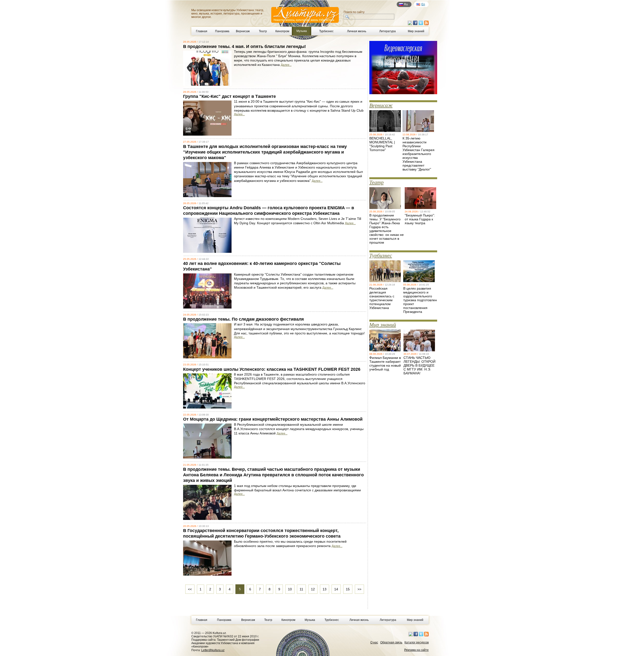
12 (313, 589)
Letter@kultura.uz (213, 650)
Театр (263, 31)
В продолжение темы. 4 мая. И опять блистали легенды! (244, 46)
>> (359, 589)
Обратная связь (391, 642)
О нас (374, 642)
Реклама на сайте (416, 650)
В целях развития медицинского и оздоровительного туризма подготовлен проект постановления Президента (420, 300)
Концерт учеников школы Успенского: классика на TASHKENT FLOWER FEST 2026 (271, 369)
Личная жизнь (356, 31)
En (423, 4)
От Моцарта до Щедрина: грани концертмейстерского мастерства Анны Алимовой (273, 419)
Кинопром (282, 31)
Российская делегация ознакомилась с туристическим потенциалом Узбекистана (381, 298)
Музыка (310, 620)
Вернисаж (243, 31)
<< (190, 589)
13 (324, 589)
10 (290, 589)
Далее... (286, 65)
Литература (387, 31)
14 (336, 589)
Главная (201, 31)
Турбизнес (326, 31)
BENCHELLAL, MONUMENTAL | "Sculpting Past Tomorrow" (382, 144)
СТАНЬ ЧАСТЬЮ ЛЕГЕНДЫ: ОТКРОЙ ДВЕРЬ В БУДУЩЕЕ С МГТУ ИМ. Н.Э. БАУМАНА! (419, 365)
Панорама (222, 31)
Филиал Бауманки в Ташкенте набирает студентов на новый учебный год (385, 363)
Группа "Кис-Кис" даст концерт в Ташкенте (229, 96)
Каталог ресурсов (416, 642)
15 (348, 589)
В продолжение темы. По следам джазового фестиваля (243, 319)
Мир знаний (416, 31)
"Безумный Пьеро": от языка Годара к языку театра (420, 219)
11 (301, 589)
